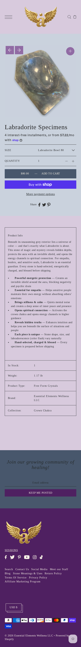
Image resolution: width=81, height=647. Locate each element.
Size (8, 150)
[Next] (19, 50)
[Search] (69, 16)
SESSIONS (11, 550)
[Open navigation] (9, 17)
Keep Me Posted (40, 492)
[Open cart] (74, 17)
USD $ (14, 607)
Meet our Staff (59, 569)
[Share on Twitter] (44, 204)
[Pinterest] (20, 559)
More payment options (40, 194)
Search (9, 569)
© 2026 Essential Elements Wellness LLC (29, 635)
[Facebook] (7, 559)
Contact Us (22, 569)
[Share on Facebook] (39, 204)
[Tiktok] (42, 559)
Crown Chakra (43, 410)
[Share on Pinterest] (49, 204)
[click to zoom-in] (70, 51)
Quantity (12, 161)
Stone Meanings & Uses (27, 573)
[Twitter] (13, 559)
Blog (8, 573)
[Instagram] (36, 559)
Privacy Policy (38, 577)
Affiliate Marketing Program (22, 581)
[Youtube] (28, 559)
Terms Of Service (16, 577)
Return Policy (53, 573)
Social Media (39, 569)
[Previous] (10, 50)
